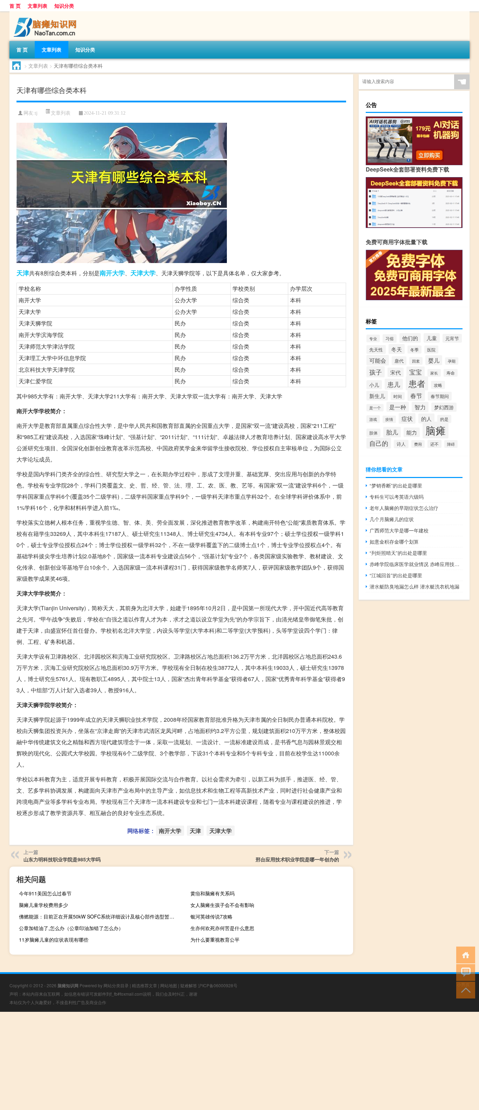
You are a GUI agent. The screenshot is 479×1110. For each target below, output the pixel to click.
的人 (426, 418)
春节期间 (440, 396)
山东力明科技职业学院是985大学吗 (62, 859)
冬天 (396, 349)
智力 (420, 407)
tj (36, 113)
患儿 (393, 384)
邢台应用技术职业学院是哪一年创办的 (297, 859)
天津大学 (143, 272)
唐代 (399, 360)
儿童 (431, 338)
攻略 (438, 385)
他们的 (410, 338)
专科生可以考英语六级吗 (397, 496)
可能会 (377, 360)
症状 (407, 418)
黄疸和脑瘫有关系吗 (212, 893)
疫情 (389, 419)
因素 (416, 361)
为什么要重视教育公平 (215, 939)
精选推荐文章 (144, 985)
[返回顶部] (464, 989)
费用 (418, 444)
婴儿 (433, 360)
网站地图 (168, 985)
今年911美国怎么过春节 (45, 893)
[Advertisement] (210, 1061)
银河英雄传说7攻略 (211, 916)
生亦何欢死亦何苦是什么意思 (222, 927)
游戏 (373, 419)
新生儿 (377, 395)
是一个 (375, 407)
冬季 (414, 349)
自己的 (378, 443)
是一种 (397, 407)
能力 (411, 432)
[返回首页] (464, 954)
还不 (434, 444)
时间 (397, 396)
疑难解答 (188, 985)
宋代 (395, 372)
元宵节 (452, 338)
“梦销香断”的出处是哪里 (396, 485)
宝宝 (415, 372)
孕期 (452, 361)
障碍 (451, 444)
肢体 (373, 433)
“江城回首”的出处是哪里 (396, 575)
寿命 (450, 373)
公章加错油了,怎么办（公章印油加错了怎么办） (71, 927)
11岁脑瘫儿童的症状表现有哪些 (53, 939)
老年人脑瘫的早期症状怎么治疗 (404, 507)
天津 (22, 272)
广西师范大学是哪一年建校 (399, 530)
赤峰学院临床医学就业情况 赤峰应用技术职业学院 (416, 563)
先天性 (376, 349)
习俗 (389, 338)
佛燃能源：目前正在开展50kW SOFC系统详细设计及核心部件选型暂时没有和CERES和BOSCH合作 (99, 916)
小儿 (374, 384)
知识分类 (64, 5)
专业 (373, 338)
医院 (431, 349)
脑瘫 (435, 430)
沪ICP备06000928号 (217, 985)
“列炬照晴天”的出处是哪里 (398, 552)
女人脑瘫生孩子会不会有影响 (222, 904)
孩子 (375, 371)
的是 (444, 419)
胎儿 (392, 432)
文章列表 (37, 5)
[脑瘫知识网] (46, 13)
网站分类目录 (116, 985)
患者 (417, 383)
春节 (416, 395)
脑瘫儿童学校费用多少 (43, 904)
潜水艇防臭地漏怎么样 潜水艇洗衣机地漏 (414, 586)
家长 (434, 373)
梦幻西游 (444, 407)
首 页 (15, 5)
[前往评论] (464, 972)
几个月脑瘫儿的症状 (392, 519)
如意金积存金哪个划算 (394, 541)
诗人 (401, 444)
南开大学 (112, 272)
